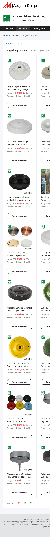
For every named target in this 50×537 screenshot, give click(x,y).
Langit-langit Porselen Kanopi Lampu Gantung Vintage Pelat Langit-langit (19, 89)
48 (31, 503)
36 (25, 503)
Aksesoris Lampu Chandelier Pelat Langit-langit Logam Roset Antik (19, 477)
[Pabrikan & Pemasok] (20, 5)
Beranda (9, 28)
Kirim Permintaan (20, 105)
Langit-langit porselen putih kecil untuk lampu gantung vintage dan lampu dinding (19, 200)
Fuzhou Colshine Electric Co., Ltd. (31, 16)
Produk (24, 28)
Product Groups (15, 43)
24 (19, 503)
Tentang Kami (39, 28)
